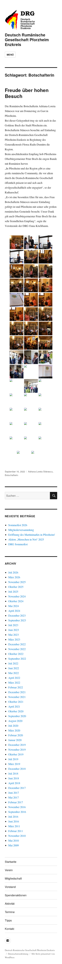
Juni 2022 (13, 668)
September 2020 (17, 716)
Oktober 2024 (15, 601)
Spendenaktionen (16, 895)
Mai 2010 (13, 840)
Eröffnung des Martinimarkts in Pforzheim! (31, 534)
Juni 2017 (13, 792)
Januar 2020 (15, 740)
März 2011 (14, 826)
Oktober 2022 (15, 654)
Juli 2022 (13, 663)
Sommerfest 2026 (17, 525)
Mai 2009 (13, 845)
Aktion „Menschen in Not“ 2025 (26, 539)
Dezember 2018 (17, 768)
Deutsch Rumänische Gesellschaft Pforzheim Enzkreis (27, 39)
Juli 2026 (13, 572)
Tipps (8, 920)
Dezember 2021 (17, 692)
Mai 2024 (13, 606)
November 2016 (17, 807)
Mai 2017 (13, 797)
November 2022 (17, 649)
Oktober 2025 (15, 587)
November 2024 (17, 596)
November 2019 (17, 749)
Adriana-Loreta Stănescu (40, 471)
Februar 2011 (15, 831)
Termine (10, 912)
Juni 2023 (13, 630)
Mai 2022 (13, 673)
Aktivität (9, 904)
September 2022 (17, 658)
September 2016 (17, 812)
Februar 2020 (15, 735)
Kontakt (9, 929)
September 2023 (17, 620)
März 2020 (14, 730)
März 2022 (14, 682)
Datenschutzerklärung (18, 953)
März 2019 (14, 764)
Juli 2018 (13, 773)
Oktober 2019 (15, 754)
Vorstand (10, 887)
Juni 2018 (13, 778)
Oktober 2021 (15, 701)
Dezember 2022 (17, 644)
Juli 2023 (13, 625)
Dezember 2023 (17, 615)
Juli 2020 (13, 725)
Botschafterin (11, 475)
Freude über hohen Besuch (27, 93)
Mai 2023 (13, 634)
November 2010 (17, 835)
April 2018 (14, 783)
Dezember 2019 (17, 745)
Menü (10, 54)
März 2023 (14, 639)
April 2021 (14, 706)
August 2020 (15, 721)
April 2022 (14, 677)
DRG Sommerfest (18, 544)
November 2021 (17, 697)
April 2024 (14, 610)
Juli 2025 (13, 591)
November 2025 (17, 582)
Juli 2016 (13, 816)
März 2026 (14, 577)
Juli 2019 (13, 759)
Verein (9, 870)
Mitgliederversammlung (21, 530)
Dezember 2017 (17, 788)
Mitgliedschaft (13, 878)
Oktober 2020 (15, 711)
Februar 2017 (15, 802)
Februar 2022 (15, 687)
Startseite (10, 862)
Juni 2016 (13, 821)
